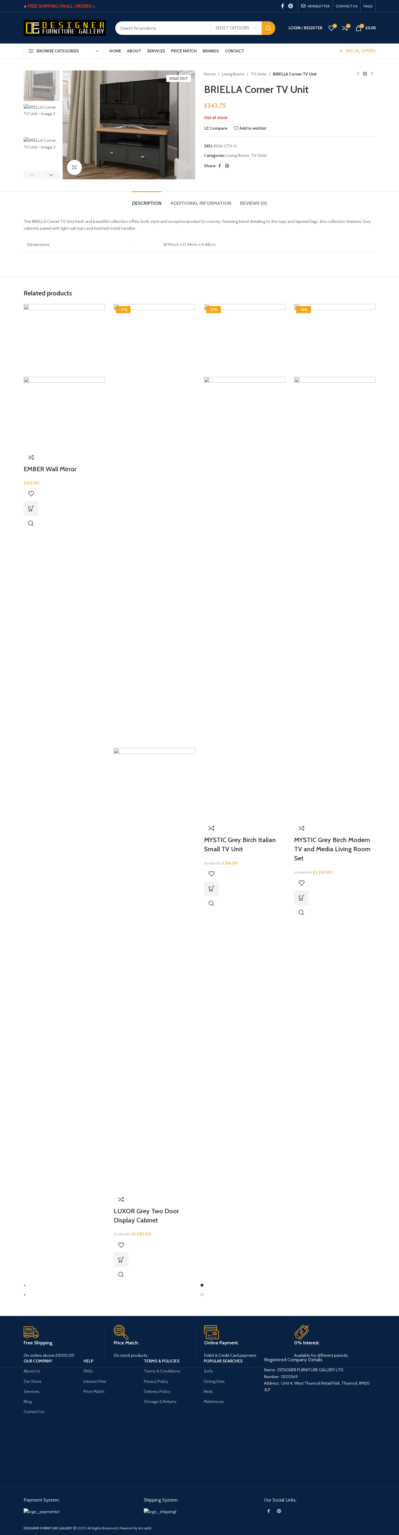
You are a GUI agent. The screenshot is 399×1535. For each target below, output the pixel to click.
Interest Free (95, 1381)
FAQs (88, 1371)
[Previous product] (357, 74)
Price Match (94, 1391)
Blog (28, 1401)
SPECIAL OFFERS (360, 51)
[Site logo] (65, 27)
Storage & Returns (160, 1401)
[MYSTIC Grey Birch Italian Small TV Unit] (245, 339)
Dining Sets (214, 1381)
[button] (32, 174)
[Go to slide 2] (202, 1294)
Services (31, 1391)
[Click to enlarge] (74, 167)
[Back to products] (365, 74)
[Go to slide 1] (202, 1285)
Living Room (233, 74)
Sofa (208, 1371)
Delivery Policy (157, 1391)
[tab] (147, 200)
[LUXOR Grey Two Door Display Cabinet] (154, 525)
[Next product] (372, 74)
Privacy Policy (156, 1381)
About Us (32, 1371)
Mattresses (214, 1401)
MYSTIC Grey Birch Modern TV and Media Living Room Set (332, 849)
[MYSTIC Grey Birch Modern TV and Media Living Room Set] (335, 339)
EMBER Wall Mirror (50, 469)
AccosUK (144, 1528)
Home (210, 74)
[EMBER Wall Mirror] (64, 339)
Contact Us (34, 1411)
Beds (208, 1391)
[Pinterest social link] (290, 6)
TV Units (259, 74)
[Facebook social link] (282, 6)
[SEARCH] (268, 28)
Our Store (32, 1381)
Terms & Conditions (162, 1371)
